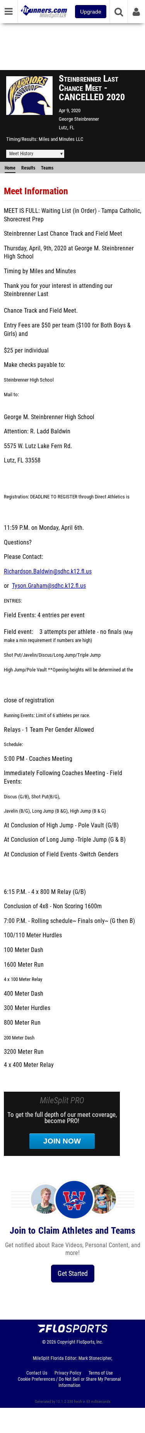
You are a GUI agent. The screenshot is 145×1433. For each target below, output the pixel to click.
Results (28, 168)
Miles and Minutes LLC (61, 139)
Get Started (73, 1273)
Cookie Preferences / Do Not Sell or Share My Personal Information (69, 1382)
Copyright (66, 1342)
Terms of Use (101, 1373)
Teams (47, 168)
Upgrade (90, 12)
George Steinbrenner (79, 119)
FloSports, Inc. (90, 1342)
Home (10, 168)
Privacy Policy (68, 1373)
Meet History (21, 153)
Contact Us (36, 1373)
